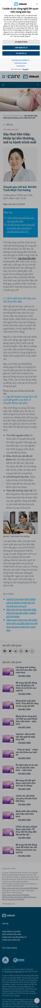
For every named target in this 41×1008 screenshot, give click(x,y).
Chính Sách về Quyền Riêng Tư (20, 60)
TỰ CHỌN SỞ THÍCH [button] (21, 42)
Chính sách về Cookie (20, 63)
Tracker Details (20, 66)
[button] (37, 4)
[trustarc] (25, 69)
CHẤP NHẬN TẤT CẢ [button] (21, 48)
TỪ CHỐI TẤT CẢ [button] (21, 53)
